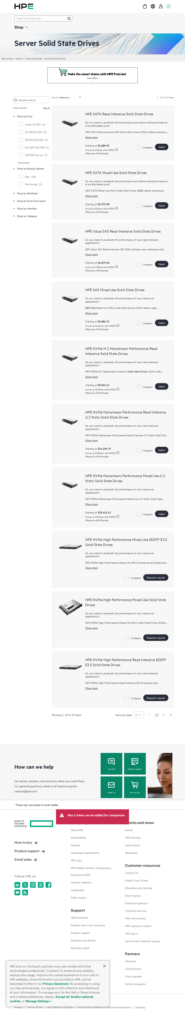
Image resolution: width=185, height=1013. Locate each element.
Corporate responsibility (85, 852)
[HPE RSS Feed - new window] (25, 892)
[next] (170, 715)
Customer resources (142, 865)
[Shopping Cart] (145, 6)
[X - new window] (25, 885)
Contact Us (131, 873)
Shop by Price (24, 116)
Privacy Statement (55, 984)
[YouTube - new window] (17, 892)
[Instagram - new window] (33, 885)
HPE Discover (133, 837)
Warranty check (80, 948)
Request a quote (156, 577)
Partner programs (135, 984)
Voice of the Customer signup (142, 941)
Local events (132, 845)
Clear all (46, 107)
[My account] (161, 6)
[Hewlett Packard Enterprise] (23, 6)
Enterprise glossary (136, 903)
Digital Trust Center (136, 880)
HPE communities (135, 918)
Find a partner (133, 976)
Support (78, 910)
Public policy (78, 897)
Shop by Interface (27, 208)
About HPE (77, 830)
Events (129, 830)
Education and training (138, 888)
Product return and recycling (88, 925)
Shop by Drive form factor (31, 200)
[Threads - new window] (41, 885)
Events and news (139, 822)
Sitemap (140, 1007)
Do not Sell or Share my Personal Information (104, 1007)
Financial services (135, 911)
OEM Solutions (79, 917)
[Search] (69, 18)
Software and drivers (83, 940)
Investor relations (81, 882)
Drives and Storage (34, 58)
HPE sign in (131, 933)
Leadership (77, 890)
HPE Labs (76, 860)
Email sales (23, 859)
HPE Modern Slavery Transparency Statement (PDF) (91, 871)
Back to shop (7, 58)
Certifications (133, 969)
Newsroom (131, 852)
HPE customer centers (138, 926)
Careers (75, 845)
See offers (92, 78)
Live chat (111, 768)
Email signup (133, 895)
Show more (23, 162)
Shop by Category (27, 216)
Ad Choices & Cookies (60, 1007)
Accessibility (78, 837)
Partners (132, 954)
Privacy (18, 1007)
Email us (111, 792)
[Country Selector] (153, 6)
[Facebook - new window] (48, 885)
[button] (104, 966)
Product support (135, 768)
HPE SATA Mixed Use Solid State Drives (116, 172)
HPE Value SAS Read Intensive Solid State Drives (123, 231)
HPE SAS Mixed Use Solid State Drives (115, 289)
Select (161, 147)
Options (19, 58)
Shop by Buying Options (30, 168)
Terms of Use (35, 1007)
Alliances (130, 961)
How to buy (135, 792)
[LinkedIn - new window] (17, 885)
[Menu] (169, 6)
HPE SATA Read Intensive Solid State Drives (119, 114)
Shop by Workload (27, 193)
